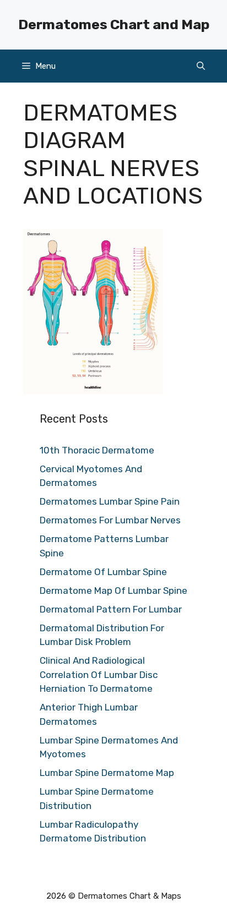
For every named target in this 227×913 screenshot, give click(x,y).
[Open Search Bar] (201, 66)
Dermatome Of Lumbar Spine (103, 571)
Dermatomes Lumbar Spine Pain (110, 501)
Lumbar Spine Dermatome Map (107, 772)
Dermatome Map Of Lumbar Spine (113, 590)
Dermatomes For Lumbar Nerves (110, 520)
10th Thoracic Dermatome (97, 450)
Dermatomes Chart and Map (113, 24)
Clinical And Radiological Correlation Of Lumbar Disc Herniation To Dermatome (99, 674)
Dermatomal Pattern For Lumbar (111, 609)
